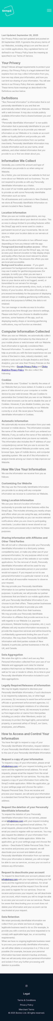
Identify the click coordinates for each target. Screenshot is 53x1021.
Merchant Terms (26, 1009)
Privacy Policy (26, 1005)
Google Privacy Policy (27, 366)
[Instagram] (26, 986)
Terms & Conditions (26, 1000)
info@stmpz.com (10, 766)
